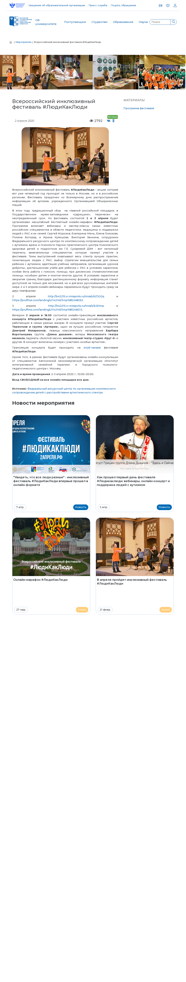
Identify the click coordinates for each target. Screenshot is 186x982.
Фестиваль (112, 117)
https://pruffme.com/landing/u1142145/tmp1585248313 (47, 309)
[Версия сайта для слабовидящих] (168, 5)
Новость (80, 507)
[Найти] (173, 22)
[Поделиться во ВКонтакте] (108, 121)
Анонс (82, 609)
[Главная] (10, 42)
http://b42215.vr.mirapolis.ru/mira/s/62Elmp (76, 305)
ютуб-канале (92, 347)
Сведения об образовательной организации (57, 5)
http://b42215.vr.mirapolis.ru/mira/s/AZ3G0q (76, 296)
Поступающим (75, 22)
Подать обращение (123, 5)
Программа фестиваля (139, 108)
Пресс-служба (98, 5)
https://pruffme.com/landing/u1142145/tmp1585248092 (47, 300)
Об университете (45, 22)
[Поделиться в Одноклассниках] (113, 121)
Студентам (100, 22)
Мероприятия (23, 42)
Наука (143, 22)
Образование (123, 22)
